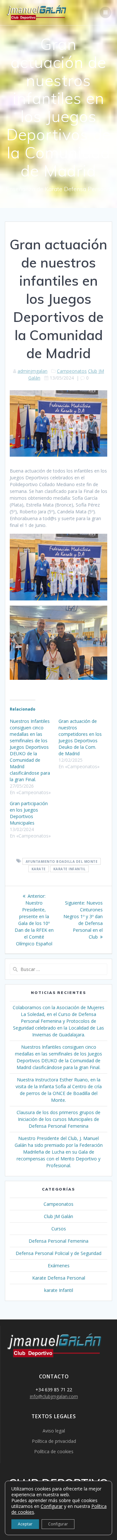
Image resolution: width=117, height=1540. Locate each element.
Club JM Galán (58, 1216)
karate (39, 868)
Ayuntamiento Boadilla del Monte (62, 861)
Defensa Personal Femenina (58, 1241)
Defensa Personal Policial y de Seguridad (58, 1253)
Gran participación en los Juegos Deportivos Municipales (29, 813)
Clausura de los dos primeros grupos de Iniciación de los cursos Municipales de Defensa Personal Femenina (58, 1119)
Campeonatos (72, 371)
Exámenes (59, 1265)
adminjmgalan (32, 371)
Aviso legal (54, 1431)
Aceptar (25, 1524)
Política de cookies (53, 1451)
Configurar (52, 1506)
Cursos (58, 1229)
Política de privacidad (54, 1441)
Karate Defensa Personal (58, 1278)
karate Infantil (69, 868)
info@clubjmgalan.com (54, 1396)
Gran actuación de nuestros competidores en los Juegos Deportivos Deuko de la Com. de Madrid (80, 737)
